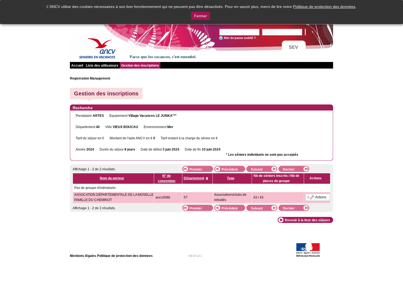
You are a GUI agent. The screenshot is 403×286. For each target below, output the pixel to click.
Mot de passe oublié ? (240, 37)
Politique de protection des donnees (125, 256)
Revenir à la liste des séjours (307, 220)
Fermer (200, 16)
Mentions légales (83, 256)
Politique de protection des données (324, 6)
